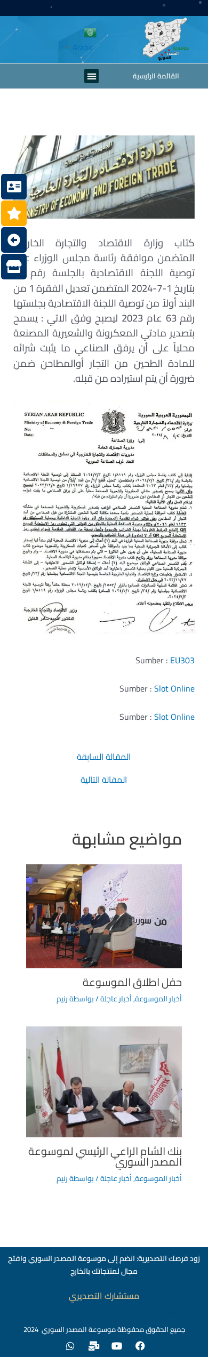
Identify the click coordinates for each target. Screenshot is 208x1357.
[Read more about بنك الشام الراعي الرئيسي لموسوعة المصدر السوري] (104, 1081)
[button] (91, 76)
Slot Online (174, 688)
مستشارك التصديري (104, 1296)
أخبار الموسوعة (158, 999)
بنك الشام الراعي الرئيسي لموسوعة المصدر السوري (105, 1156)
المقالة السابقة (104, 756)
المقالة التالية (104, 779)
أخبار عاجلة (116, 999)
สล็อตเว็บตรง (183, 1313)
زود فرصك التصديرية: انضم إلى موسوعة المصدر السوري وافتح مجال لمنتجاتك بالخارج (104, 1264)
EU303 (182, 660)
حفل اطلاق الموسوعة (132, 982)
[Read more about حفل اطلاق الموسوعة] (104, 915)
